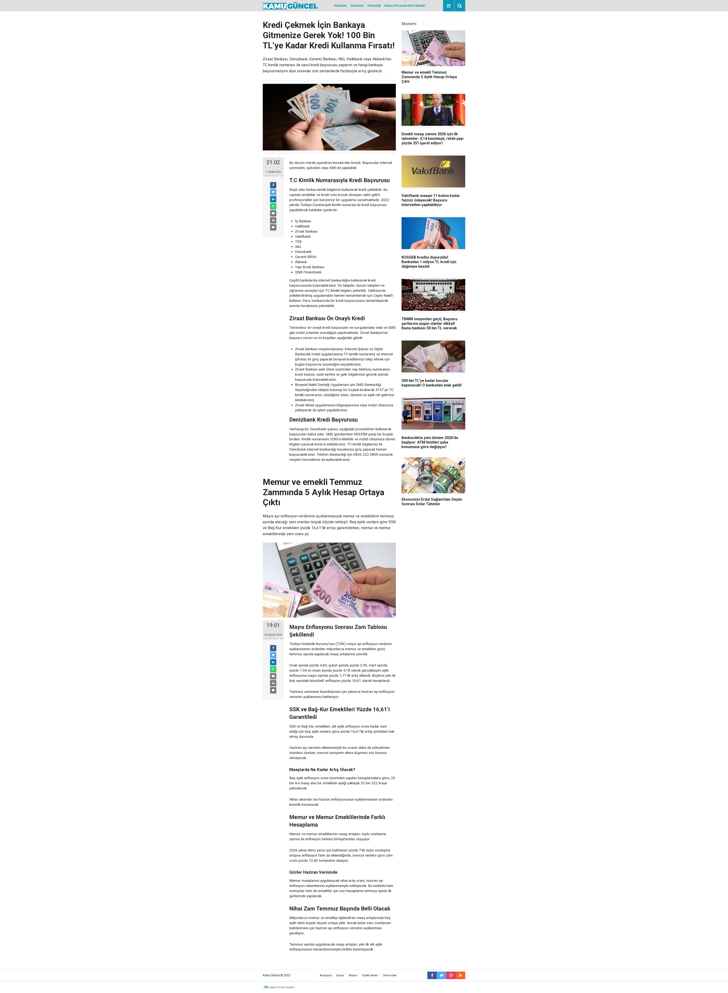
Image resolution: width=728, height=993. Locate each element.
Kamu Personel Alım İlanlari (404, 5)
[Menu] (448, 5)
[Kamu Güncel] (290, 5)
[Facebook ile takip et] (432, 975)
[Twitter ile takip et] (441, 975)
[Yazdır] (273, 220)
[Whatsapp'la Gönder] (273, 206)
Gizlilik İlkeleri (370, 975)
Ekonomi (357, 5)
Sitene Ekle (389, 975)
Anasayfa (326, 975)
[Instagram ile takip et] (451, 975)
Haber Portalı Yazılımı (282, 987)
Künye (340, 975)
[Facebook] (273, 185)
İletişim (353, 975)
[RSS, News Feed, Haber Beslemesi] (460, 975)
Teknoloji (374, 5)
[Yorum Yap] (273, 227)
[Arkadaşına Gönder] (273, 213)
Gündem (340, 5)
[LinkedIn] (273, 199)
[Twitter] (273, 192)
